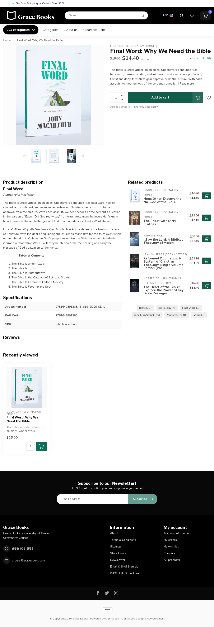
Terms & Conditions (123, 540)
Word (199, 315)
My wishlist (171, 547)
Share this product (145, 107)
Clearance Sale (94, 30)
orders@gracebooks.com (28, 561)
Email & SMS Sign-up (124, 567)
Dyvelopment (156, 618)
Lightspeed (112, 618)
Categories (50, 30)
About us (70, 30)
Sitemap (115, 547)
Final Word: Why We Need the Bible (40, 40)
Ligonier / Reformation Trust (132, 46)
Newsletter (117, 560)
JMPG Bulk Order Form (125, 573)
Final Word (191, 308)
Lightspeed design (132, 618)
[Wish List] (192, 15)
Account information (177, 533)
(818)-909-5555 (22, 549)
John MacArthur (147, 315)
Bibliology (166, 308)
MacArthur (177, 315)
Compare (170, 553)
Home (7, 40)
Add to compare (120, 107)
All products (172, 560)
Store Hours (118, 553)
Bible (145, 308)
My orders (170, 540)
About (114, 533)
